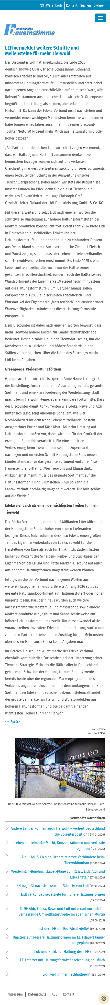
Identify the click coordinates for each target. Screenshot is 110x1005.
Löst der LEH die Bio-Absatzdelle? (63, 929)
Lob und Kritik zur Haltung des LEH (62, 952)
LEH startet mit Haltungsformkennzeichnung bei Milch (62, 960)
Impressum (14, 994)
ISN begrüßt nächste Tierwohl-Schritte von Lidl (53, 886)
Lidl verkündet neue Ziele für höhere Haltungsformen (63, 894)
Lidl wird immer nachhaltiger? (66, 974)
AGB (55, 994)
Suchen (85, 5)
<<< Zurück (12, 722)
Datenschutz (37, 994)
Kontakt (72, 5)
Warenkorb (54, 5)
